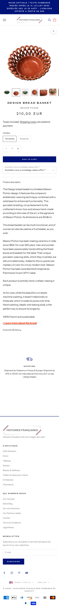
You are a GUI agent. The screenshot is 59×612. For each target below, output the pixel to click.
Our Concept (8, 499)
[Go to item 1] (7, 92)
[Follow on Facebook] (4, 572)
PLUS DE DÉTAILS (12, 330)
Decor (5, 456)
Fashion (6, 465)
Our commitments (11, 508)
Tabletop (7, 461)
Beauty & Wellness (11, 470)
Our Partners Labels (12, 513)
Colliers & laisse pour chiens (15, 475)
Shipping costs (28, 121)
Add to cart (29, 159)
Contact (6, 518)
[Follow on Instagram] (11, 572)
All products (8, 484)
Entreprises (8, 479)
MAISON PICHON (29, 108)
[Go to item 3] (25, 92)
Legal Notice (8, 527)
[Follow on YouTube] (26, 572)
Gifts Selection (9, 451)
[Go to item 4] (34, 92)
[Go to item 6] (53, 92)
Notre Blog (7, 503)
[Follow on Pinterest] (19, 572)
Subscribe (13, 562)
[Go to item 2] (16, 92)
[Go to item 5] (44, 92)
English (42, 582)
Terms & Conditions (12, 522)
